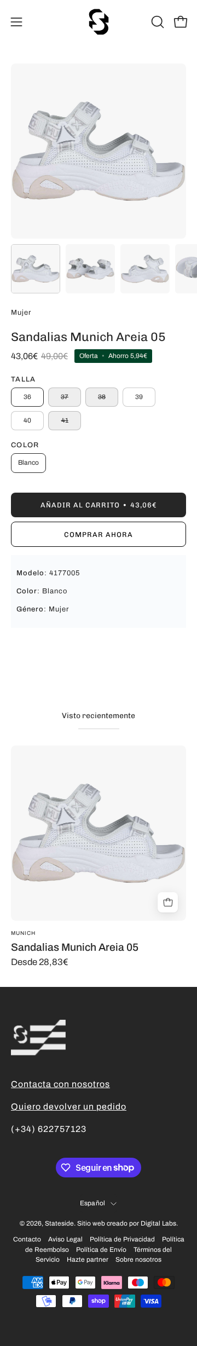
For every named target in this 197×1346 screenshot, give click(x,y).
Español (93, 1203)
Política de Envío (101, 1249)
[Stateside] (98, 22)
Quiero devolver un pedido (68, 1106)
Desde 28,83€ (39, 962)
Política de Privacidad (122, 1239)
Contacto (27, 1239)
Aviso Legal (65, 1239)
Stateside (59, 1223)
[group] (98, 856)
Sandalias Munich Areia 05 (74, 947)
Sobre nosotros (138, 1259)
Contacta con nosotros (60, 1084)
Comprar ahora (98, 534)
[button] (156, 22)
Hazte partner (87, 1259)
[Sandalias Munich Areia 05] (35, 268)
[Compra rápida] (168, 902)
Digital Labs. (159, 1223)
